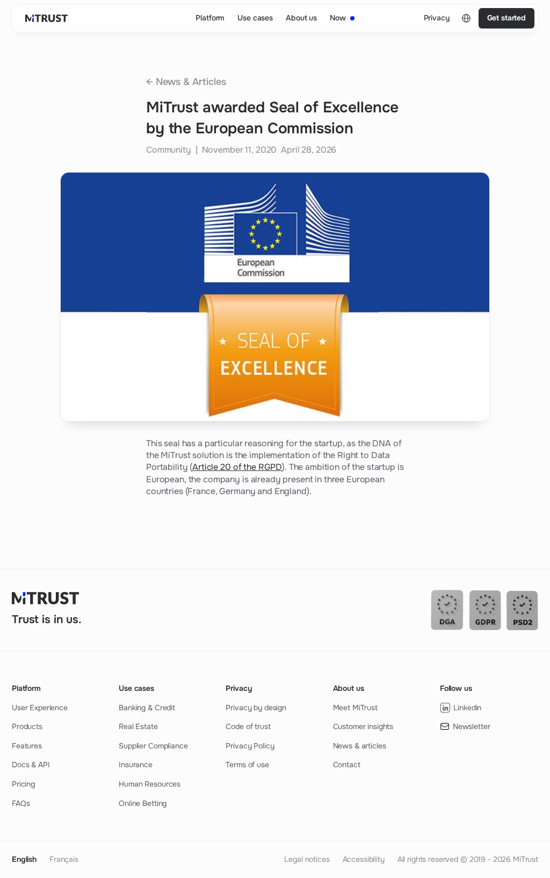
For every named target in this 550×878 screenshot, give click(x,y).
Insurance (136, 764)
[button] (466, 18)
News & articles (359, 746)
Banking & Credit (147, 707)
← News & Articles (186, 82)
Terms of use (247, 764)
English (24, 859)
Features (27, 746)
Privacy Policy (250, 746)
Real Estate (138, 726)
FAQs (21, 803)
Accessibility (364, 859)
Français (63, 859)
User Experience (40, 707)
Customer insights (363, 726)
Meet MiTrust (355, 707)
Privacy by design (256, 707)
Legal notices (306, 859)
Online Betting (143, 803)
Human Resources (149, 784)
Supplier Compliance (153, 746)
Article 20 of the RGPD (237, 467)
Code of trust (248, 726)
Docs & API (31, 764)
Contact (346, 764)
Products (27, 726)
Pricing (23, 784)
